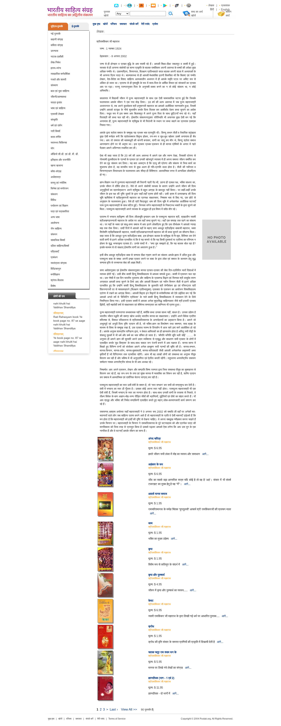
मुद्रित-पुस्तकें (57, 26)
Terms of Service (117, 718)
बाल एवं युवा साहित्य (60, 90)
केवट (150, 600)
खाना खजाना (57, 165)
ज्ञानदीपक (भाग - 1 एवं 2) (161, 678)
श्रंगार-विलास (57, 280)
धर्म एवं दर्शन (56, 125)
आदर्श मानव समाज (157, 494)
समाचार (123, 23)
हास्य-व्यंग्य (56, 68)
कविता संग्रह (57, 45)
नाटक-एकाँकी (57, 56)
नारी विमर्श (55, 131)
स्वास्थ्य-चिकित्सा (59, 142)
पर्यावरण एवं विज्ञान (59, 205)
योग (52, 148)
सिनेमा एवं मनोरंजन (59, 188)
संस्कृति (54, 119)
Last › (114, 709)
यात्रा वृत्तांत (56, 102)
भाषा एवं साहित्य (58, 108)
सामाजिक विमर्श (58, 240)
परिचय (113, 23)
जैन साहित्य (56, 228)
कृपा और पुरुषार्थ (156, 575)
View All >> (129, 709)
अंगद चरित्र (154, 438)
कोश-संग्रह (56, 171)
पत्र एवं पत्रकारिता (60, 211)
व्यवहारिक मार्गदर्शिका (60, 73)
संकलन (54, 194)
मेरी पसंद (145, 23)
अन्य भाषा (55, 217)
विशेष (53, 285)
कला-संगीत (56, 136)
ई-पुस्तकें (75, 26)
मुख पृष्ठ (96, 23)
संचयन (54, 234)
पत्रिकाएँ (55, 251)
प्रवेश (155, 23)
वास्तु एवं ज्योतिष (58, 182)
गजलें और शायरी (58, 79)
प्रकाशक (225, 5)
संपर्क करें (134, 23)
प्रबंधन (54, 257)
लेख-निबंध (55, 62)
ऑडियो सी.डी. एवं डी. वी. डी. (65, 154)
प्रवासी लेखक (57, 113)
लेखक (211, 5)
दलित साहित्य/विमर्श (60, 245)
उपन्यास (54, 50)
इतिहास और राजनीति (61, 159)
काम (150, 523)
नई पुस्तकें (55, 33)
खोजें (105, 23)
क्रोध (151, 626)
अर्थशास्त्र (56, 176)
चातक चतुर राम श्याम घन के (162, 652)
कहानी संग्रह (57, 39)
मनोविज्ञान (55, 274)
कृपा (150, 549)
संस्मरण (54, 85)
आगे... (205, 454)
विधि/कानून (56, 268)
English (225, 9)
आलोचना (55, 222)
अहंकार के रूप (155, 464)
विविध (53, 199)
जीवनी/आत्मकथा (58, 96)
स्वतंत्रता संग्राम (59, 262)
